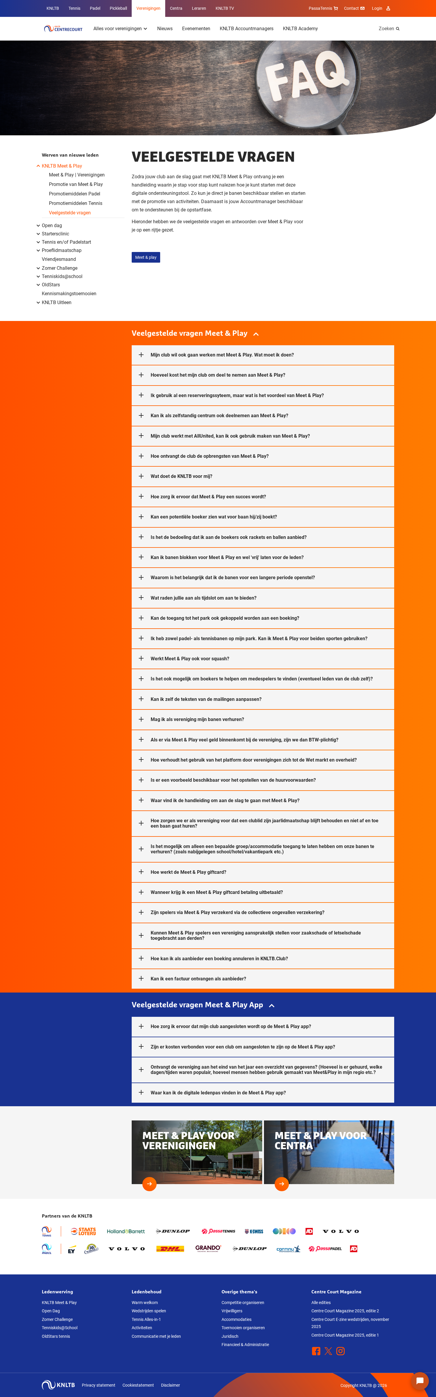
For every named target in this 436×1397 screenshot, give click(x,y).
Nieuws (165, 28)
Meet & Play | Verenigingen (77, 175)
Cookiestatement (138, 1385)
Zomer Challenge (57, 1319)
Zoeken (386, 28)
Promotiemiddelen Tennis (75, 203)
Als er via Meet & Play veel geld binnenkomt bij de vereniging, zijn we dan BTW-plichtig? (244, 740)
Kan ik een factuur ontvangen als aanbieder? (198, 979)
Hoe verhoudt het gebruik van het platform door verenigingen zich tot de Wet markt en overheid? (254, 760)
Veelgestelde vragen (70, 213)
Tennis (74, 8)
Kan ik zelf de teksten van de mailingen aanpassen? (206, 699)
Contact (351, 8)
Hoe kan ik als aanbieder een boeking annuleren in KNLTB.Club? (219, 958)
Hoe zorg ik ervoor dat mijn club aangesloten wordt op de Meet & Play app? (231, 1026)
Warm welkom (145, 1302)
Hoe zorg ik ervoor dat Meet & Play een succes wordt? (208, 497)
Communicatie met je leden (156, 1336)
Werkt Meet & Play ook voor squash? (190, 658)
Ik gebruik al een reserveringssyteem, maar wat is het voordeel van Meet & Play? (237, 395)
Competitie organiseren (243, 1302)
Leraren (199, 8)
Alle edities (321, 1302)
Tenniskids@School (59, 1327)
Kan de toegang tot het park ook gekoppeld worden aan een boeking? (225, 618)
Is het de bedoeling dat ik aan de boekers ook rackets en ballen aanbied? (229, 537)
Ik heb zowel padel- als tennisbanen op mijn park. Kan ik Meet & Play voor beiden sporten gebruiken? (259, 638)
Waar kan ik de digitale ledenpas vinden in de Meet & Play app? (218, 1093)
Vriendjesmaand (59, 259)
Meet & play (146, 257)
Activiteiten (142, 1327)
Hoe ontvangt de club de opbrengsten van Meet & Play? (210, 456)
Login (377, 8)
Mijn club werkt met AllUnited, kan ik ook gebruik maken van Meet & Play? (230, 436)
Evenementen (196, 28)
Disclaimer (170, 1385)
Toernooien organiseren (243, 1327)
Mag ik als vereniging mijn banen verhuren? (197, 719)
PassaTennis (320, 8)
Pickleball (118, 8)
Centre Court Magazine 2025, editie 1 (345, 1335)
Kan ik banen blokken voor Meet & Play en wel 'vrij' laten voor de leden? (227, 557)
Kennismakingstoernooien (69, 293)
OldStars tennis (56, 1336)
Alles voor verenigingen (117, 28)
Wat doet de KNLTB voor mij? (181, 476)
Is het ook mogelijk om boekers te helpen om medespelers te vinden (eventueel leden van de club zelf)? (262, 679)
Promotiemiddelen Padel (74, 194)
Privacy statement (98, 1385)
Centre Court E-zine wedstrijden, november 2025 (350, 1323)
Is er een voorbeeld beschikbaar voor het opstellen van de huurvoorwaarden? (233, 780)
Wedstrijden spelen (149, 1310)
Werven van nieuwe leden (70, 155)
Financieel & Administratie (245, 1344)
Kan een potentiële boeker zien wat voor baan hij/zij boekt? (214, 517)
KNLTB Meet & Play (59, 1302)
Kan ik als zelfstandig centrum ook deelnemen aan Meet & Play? (219, 415)
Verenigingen (148, 8)
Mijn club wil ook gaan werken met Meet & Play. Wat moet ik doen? (222, 355)
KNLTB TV (225, 8)
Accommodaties (237, 1319)
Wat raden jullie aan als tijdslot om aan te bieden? (204, 598)
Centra (176, 8)
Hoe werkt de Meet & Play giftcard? (188, 872)
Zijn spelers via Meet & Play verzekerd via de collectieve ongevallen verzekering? (237, 912)
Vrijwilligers (232, 1310)
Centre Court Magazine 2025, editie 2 (345, 1310)
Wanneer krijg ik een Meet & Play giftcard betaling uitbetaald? (217, 892)
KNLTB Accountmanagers (246, 28)
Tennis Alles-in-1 (146, 1319)
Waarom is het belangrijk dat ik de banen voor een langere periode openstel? (233, 577)
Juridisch (230, 1336)
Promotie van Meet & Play (76, 184)
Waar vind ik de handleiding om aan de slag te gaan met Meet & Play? (225, 800)
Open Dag (51, 1310)
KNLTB (53, 8)
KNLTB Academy (300, 28)
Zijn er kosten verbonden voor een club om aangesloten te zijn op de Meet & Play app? (243, 1047)
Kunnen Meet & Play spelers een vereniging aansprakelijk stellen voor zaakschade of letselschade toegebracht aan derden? (256, 935)
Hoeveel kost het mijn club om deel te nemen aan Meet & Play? (218, 375)
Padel (95, 8)
